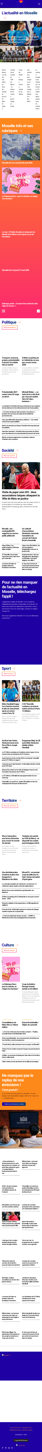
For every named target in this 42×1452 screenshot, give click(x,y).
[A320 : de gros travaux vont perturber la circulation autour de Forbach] (11, 1180)
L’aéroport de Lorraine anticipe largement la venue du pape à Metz (9, 1242)
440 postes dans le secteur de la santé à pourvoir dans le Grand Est (11, 1263)
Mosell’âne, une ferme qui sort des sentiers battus (10, 1206)
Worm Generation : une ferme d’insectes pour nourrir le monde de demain (10, 839)
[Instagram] (6, 1448)
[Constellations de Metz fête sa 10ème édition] (11, 1012)
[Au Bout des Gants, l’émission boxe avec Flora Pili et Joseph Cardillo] (11, 732)
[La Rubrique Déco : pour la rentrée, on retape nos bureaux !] (21, 180)
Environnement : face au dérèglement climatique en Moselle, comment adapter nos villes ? (30, 557)
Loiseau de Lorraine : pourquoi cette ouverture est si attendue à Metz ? (30, 1207)
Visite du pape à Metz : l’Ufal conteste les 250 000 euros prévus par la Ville (11, 1223)
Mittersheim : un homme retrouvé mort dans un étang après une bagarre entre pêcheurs (10, 1316)
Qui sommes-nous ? (15, 1427)
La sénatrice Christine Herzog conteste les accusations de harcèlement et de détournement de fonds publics (21, 407)
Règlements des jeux (15, 1430)
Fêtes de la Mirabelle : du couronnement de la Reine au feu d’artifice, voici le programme (20, 1039)
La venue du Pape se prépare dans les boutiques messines (9, 565)
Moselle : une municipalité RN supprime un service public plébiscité (10, 532)
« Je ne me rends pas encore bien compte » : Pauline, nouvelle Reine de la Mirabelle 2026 (20, 1033)
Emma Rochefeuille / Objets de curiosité (30, 1023)
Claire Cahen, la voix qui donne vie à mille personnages (20, 1061)
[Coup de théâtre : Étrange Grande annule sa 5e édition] (21, 66)
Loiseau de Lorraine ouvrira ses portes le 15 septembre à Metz (30, 1263)
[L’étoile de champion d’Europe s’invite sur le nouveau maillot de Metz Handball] (31, 1272)
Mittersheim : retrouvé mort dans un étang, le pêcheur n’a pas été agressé (29, 1164)
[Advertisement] (21, 1401)
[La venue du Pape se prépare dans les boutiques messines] (11, 1291)
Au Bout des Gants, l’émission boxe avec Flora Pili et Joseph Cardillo (10, 744)
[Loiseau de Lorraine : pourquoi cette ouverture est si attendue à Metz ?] (31, 1199)
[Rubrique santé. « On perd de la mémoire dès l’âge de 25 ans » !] (21, 288)
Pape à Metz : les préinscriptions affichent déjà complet (10, 547)
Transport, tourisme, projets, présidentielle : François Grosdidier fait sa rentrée (11, 361)
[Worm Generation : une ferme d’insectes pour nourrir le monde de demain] (11, 823)
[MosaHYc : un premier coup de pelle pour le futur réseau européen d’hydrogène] (31, 864)
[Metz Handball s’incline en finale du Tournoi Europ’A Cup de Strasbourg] (31, 1307)
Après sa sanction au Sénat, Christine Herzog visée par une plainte (20, 426)
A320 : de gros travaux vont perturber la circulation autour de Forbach (9, 1189)
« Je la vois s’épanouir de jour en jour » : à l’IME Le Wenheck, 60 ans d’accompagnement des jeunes (19, 917)
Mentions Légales (27, 1430)
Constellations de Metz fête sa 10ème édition (10, 1024)
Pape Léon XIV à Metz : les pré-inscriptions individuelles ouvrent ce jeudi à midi (31, 548)
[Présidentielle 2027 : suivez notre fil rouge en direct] (11, 384)
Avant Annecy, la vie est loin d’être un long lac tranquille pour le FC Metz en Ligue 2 (20, 759)
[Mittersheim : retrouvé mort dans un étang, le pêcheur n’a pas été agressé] (31, 1155)
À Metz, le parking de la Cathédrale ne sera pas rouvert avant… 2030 (30, 361)
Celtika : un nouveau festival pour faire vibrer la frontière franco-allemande (21, 1056)
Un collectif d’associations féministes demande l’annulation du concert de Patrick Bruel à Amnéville (30, 534)
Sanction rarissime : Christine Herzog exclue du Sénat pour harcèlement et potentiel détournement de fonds (20, 432)
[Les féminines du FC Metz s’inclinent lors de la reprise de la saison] (31, 1291)
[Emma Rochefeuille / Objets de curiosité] (31, 1012)
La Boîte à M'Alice (7, 1019)
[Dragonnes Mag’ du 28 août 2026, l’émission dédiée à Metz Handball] (31, 732)
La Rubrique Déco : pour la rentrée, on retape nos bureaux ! (10, 986)
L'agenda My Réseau (21, 1440)
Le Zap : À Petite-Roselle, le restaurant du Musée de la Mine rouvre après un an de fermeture (18, 234)
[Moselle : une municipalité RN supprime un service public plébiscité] (11, 520)
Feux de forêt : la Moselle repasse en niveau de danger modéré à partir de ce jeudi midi (20, 910)
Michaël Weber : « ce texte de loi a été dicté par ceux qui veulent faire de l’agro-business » (30, 396)
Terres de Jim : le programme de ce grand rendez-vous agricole (30, 1242)
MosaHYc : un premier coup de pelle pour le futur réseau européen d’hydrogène (31, 875)
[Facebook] (3, 1448)
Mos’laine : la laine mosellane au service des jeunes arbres (10, 1280)
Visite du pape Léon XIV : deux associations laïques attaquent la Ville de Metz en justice (21, 495)
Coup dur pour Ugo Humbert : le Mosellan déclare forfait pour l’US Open (21, 765)
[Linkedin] (9, 1448)
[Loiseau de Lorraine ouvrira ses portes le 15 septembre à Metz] (31, 1255)
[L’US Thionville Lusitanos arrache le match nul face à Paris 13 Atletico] (17, 54)
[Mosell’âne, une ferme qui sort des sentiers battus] (11, 1199)
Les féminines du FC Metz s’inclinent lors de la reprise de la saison (31, 1298)
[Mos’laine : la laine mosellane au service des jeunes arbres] (11, 1272)
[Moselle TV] (21, 4)
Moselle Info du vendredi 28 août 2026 (17, 163)
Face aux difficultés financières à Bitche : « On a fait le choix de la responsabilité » (20, 421)
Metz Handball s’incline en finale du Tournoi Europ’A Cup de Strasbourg (31, 1315)
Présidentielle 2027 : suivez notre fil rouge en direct (10, 394)
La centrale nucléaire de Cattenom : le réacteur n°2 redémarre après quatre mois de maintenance (38, 89)
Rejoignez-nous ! (27, 1427)
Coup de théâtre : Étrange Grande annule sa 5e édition (30, 986)
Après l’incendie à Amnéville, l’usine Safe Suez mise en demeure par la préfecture (30, 1224)
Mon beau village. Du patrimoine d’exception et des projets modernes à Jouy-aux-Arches (10, 1335)
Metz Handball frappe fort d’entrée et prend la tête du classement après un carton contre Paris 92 (10, 708)
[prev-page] (3, 311)
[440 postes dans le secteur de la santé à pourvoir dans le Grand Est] (11, 1255)
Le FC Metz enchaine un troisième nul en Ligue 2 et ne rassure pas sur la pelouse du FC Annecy (20, 753)
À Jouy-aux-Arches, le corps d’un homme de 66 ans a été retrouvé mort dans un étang (30, 566)
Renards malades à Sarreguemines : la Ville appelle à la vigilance (20, 904)
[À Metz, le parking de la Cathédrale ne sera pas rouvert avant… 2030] (31, 344)
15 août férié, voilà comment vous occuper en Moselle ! (21, 1044)
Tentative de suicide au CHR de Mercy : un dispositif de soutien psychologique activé (30, 839)
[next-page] (38, 311)
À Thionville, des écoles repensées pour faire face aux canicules (11, 556)
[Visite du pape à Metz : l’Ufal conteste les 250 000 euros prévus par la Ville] (11, 1216)
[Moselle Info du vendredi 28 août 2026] (21, 147)
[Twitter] (12, 1448)
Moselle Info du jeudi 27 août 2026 (15, 270)
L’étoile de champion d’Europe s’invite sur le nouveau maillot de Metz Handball (30, 1281)
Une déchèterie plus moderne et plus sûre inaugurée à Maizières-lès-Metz (10, 875)
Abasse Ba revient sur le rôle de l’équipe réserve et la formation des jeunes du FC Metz (20, 771)
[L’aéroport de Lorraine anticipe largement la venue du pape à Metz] (11, 1234)
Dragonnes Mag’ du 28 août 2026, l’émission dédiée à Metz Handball (31, 744)
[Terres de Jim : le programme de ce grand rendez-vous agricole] (31, 1234)
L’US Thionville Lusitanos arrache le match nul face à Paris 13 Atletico (31, 707)
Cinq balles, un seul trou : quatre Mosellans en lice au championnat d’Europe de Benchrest (19, 782)
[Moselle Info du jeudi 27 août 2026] (21, 254)
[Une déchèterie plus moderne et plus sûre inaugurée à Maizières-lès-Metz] (29, 66)
